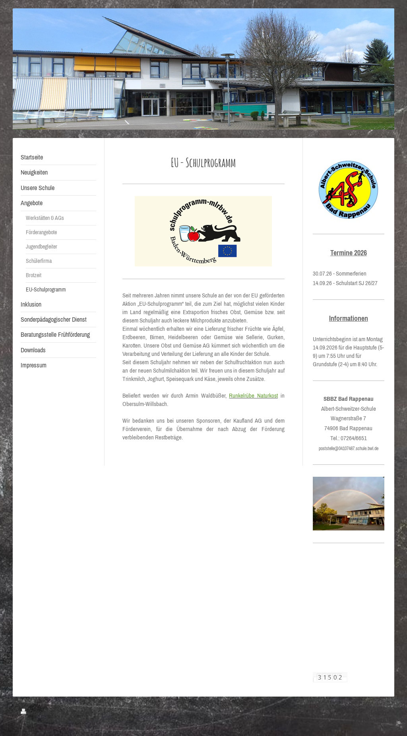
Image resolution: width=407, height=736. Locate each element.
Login (378, 712)
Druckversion (47, 712)
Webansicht (370, 720)
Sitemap (81, 712)
